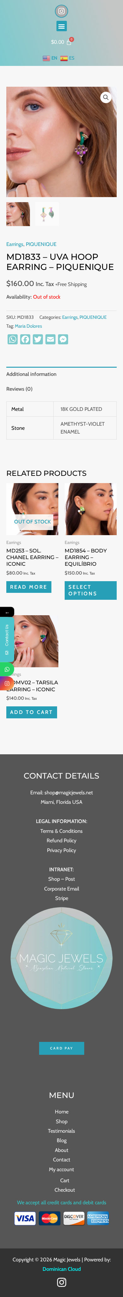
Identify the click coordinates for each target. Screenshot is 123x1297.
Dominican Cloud (62, 1269)
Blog (62, 1140)
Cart (64, 1180)
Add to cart (31, 712)
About (61, 1150)
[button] (61, 26)
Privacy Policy (61, 850)
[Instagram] (61, 1282)
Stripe (61, 898)
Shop (61, 1121)
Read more (28, 587)
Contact (61, 1159)
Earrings (14, 244)
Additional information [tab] (31, 374)
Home (61, 1111)
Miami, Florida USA (61, 802)
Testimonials (61, 1131)
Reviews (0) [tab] (19, 389)
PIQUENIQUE (41, 244)
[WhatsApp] (7, 669)
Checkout (65, 1190)
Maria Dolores (28, 326)
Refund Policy (61, 840)
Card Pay (61, 1048)
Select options (82, 590)
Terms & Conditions (61, 831)
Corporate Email (61, 888)
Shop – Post (61, 879)
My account (61, 1169)
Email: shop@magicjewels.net (61, 792)
